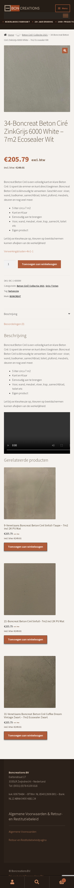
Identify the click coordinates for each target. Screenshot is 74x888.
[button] (65, 50)
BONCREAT (15, 296)
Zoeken (37, 882)
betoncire (13, 291)
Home (11, 34)
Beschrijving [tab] (10, 314)
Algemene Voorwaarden (22, 831)
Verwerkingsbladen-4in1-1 (18, 251)
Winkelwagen (57, 879)
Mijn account (12, 882)
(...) (18, 34)
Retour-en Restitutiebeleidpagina (27, 840)
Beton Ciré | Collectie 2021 (35, 34)
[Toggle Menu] (65, 15)
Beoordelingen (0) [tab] (14, 324)
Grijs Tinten (52, 285)
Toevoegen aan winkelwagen (39, 264)
